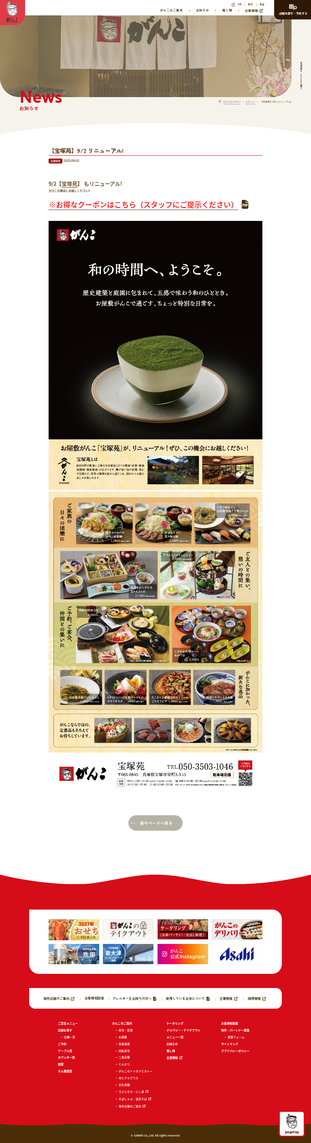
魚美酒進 (124, 1044)
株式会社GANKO (232, 102)
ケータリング (174, 1023)
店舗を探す (65, 1030)
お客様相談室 (94, 998)
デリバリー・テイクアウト (183, 1030)
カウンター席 (66, 1057)
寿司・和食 (126, 1030)
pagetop (292, 1131)
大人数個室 (65, 1071)
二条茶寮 (124, 1057)
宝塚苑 (69, 183)
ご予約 (62, 1044)
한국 (250, 4)
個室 (61, 1064)
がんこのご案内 (171, 10)
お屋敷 (123, 1037)
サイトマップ (229, 1044)
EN (239, 4)
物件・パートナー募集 (235, 1030)
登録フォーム (236, 1037)
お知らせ (202, 10)
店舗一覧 (69, 1037)
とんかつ (124, 1064)
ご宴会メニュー (68, 1023)
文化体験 (124, 1085)
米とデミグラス (128, 1078)
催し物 (227, 10)
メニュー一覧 (174, 1037)
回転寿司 (124, 1051)
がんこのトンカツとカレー (136, 1071)
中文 (262, 4)
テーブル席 (65, 1051)
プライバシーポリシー (235, 1051)
